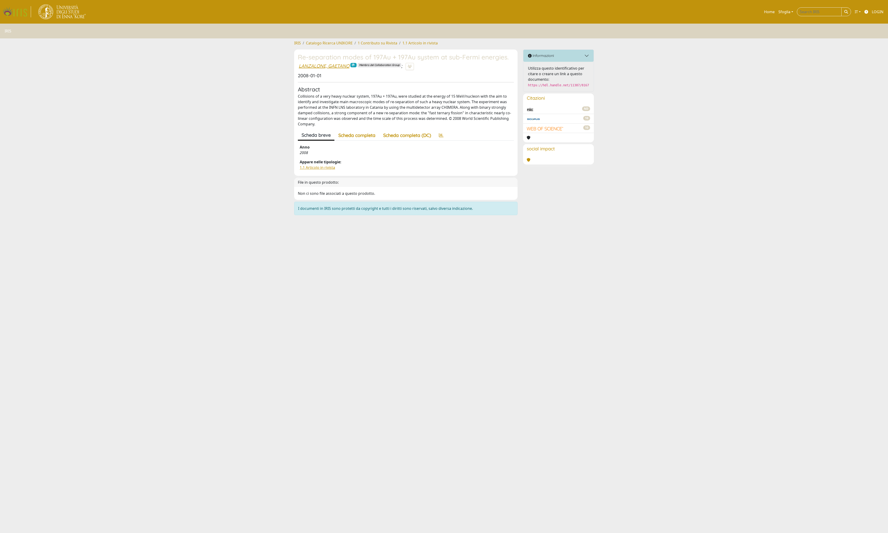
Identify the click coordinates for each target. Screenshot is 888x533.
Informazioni (543, 55)
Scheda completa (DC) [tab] (407, 135)
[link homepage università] (62, 12)
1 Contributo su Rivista (377, 43)
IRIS (297, 43)
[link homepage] (17, 11)
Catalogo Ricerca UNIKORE (329, 43)
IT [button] (856, 11)
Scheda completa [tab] (356, 135)
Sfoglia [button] (784, 11)
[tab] (441, 135)
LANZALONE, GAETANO (324, 66)
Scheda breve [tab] (316, 135)
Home (769, 11)
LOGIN (877, 11)
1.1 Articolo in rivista (420, 43)
